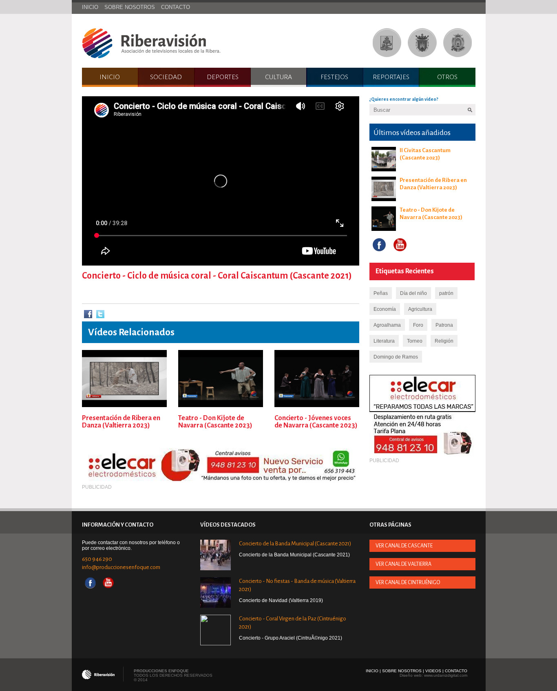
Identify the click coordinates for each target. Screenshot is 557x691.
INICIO (90, 7)
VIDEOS (433, 671)
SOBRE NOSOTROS (129, 7)
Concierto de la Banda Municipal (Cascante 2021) (295, 543)
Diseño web (411, 675)
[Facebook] (88, 314)
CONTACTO (175, 7)
